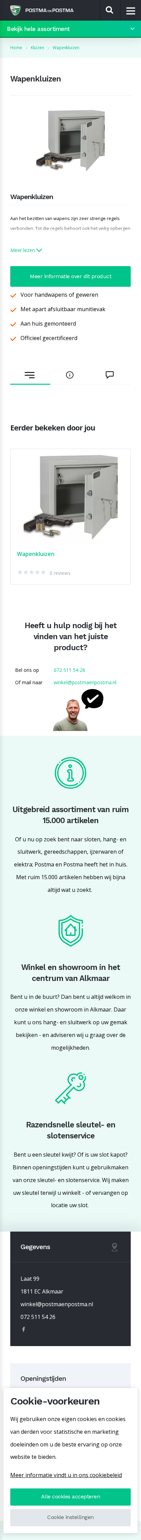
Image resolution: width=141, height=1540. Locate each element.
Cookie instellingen (70, 1517)
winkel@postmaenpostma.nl (85, 682)
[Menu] (131, 11)
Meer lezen (23, 250)
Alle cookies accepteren (70, 1496)
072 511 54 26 (69, 670)
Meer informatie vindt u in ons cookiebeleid (66, 1475)
